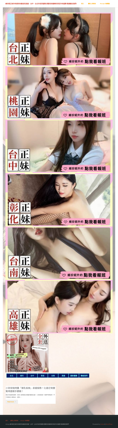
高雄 (63, 376)
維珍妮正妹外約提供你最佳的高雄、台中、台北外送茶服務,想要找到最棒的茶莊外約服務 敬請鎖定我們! (41, 4)
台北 (11, 376)
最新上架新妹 (14, 420)
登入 (6, 420)
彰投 (42, 376)
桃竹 (22, 376)
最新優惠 (73, 376)
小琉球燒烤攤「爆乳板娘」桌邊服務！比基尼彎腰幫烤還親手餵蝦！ (30, 390)
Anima (102, 424)
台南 (53, 376)
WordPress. (109, 424)
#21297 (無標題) (24, 420)
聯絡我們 (84, 376)
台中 (32, 376)
